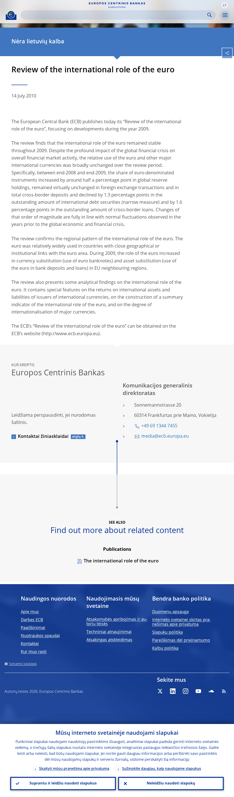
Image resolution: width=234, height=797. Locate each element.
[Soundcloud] (211, 691)
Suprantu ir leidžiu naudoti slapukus (63, 783)
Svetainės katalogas (23, 664)
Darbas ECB (32, 620)
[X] (159, 691)
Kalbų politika (165, 648)
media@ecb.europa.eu (165, 436)
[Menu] (225, 15)
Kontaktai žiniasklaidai (43, 436)
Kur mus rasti (34, 652)
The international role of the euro (121, 561)
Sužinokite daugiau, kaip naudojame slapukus (161, 769)
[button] (224, 5)
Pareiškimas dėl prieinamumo (181, 640)
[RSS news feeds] (223, 691)
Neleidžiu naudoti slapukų (171, 783)
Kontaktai (30, 644)
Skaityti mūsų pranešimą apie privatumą (74, 769)
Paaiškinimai (33, 628)
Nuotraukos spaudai (40, 636)
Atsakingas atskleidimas (109, 640)
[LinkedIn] (172, 691)
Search (209, 15)
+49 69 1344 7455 (159, 426)
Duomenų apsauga (170, 612)
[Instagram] (185, 691)
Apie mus (30, 612)
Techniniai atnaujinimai (109, 632)
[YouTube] (198, 691)
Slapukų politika (167, 632)
